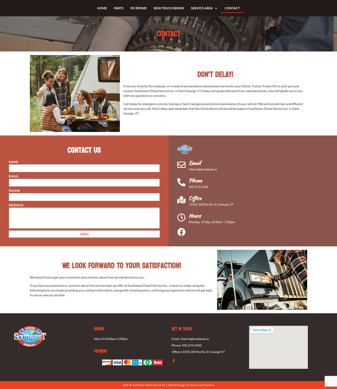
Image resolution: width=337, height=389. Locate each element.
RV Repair (139, 8)
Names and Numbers (202, 385)
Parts (119, 8)
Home (102, 8)
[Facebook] (181, 232)
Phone (14, 191)
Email (13, 176)
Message (16, 205)
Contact (232, 8)
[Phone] (181, 182)
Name (13, 162)
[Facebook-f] (174, 360)
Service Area (202, 8)
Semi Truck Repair (169, 8)
